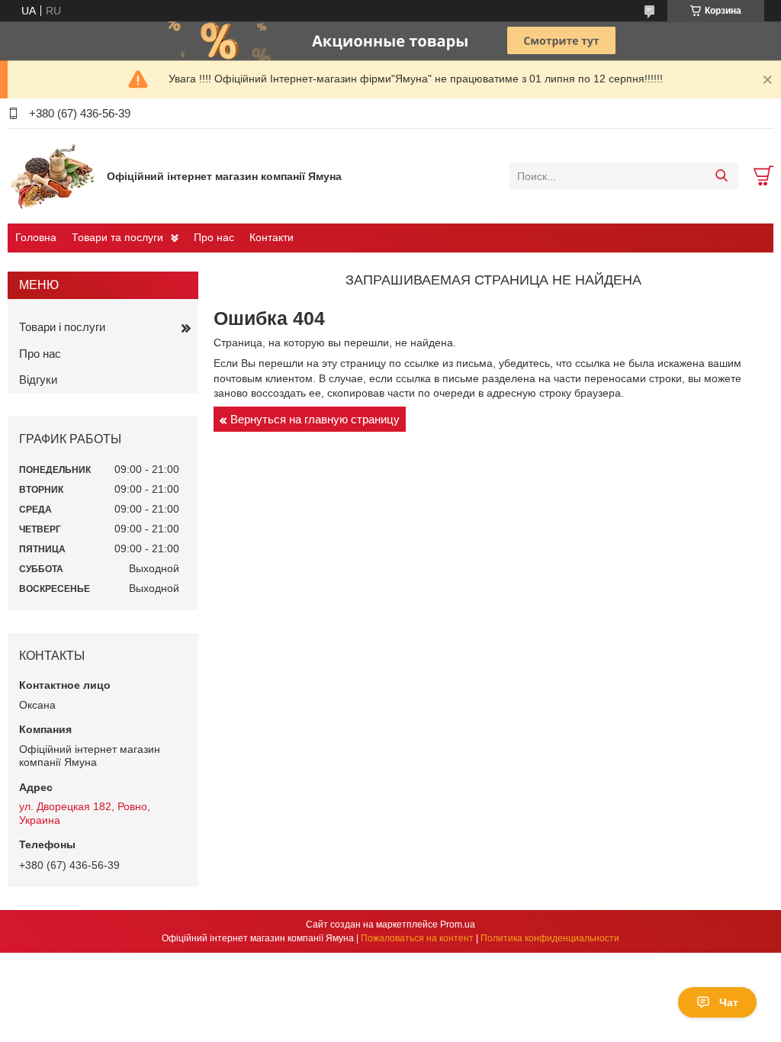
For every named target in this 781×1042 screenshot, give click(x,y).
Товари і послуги (62, 326)
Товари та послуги (117, 237)
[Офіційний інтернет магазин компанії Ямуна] (53, 175)
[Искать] (721, 176)
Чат (728, 1002)
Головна (35, 237)
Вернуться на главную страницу (315, 419)
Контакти (271, 237)
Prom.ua (457, 924)
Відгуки (38, 379)
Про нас (214, 237)
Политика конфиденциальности (549, 938)
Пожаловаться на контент (417, 938)
